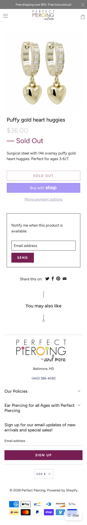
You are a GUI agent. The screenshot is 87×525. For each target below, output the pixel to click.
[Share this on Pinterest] (58, 278)
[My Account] (4, 15)
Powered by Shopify (62, 490)
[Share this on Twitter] (47, 278)
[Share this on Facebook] (52, 278)
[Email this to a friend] (64, 278)
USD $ (41, 474)
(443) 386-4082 (44, 378)
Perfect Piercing (34, 490)
